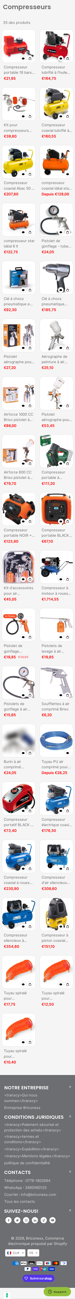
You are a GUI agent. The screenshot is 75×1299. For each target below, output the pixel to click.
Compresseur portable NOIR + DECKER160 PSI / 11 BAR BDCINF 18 (19, 533)
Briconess (34, 1238)
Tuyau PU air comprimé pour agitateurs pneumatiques (55, 764)
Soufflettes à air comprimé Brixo (55, 706)
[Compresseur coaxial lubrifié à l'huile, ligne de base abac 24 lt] (56, 104)
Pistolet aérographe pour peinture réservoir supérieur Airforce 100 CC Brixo (56, 417)
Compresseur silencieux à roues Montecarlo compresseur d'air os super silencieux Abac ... (19, 938)
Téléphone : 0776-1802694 (27, 1180)
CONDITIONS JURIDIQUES (34, 1117)
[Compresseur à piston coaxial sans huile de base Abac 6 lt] (56, 914)
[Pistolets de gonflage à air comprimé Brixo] (18, 682)
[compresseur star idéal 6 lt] (18, 219)
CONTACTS (17, 1172)
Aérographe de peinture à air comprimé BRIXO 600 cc (56, 359)
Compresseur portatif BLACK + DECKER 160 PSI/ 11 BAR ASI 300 (18, 822)
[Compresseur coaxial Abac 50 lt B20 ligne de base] (18, 162)
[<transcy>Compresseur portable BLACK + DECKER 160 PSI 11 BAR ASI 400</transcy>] (56, 509)
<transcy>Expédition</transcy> (31, 1149)
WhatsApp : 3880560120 (25, 1187)
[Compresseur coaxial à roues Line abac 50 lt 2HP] (18, 856)
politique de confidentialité (27, 1163)
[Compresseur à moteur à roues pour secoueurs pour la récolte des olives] (56, 567)
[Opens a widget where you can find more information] (57, 1292)
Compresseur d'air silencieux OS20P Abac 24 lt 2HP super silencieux (57, 880)
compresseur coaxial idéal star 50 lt (56, 185)
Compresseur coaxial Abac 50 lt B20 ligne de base (19, 185)
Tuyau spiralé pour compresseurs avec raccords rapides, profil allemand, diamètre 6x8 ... (17, 996)
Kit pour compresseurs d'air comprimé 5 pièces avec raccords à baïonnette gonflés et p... (18, 128)
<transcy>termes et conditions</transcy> (22, 1139)
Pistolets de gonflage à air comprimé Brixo (17, 706)
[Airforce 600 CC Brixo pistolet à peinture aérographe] (18, 451)
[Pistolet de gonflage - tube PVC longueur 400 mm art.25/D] (56, 219)
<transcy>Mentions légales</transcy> (37, 1156)
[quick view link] (23, 58)
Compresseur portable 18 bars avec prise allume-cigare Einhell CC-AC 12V (19, 70)
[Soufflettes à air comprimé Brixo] (56, 682)
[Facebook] (8, 1220)
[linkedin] (35, 1220)
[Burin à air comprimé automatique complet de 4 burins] (18, 740)
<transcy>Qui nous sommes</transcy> (21, 1098)
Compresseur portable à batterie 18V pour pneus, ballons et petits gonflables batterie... (56, 475)
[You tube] (52, 1220)
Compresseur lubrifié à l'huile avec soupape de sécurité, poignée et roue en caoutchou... (57, 70)
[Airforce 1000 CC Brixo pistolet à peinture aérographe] (18, 393)
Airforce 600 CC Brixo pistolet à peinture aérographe (18, 475)
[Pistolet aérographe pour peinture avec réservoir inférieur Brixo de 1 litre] (18, 335)
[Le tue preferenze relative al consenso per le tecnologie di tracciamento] (7, 1295)
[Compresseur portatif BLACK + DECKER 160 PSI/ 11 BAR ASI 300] (18, 798)
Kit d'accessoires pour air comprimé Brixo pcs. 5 (18, 591)
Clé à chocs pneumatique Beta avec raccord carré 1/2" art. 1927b (57, 301)
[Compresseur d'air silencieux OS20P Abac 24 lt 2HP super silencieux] (56, 856)
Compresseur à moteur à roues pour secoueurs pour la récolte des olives (55, 591)
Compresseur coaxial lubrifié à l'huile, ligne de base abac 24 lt (55, 128)
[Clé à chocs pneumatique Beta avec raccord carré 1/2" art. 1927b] (56, 277)
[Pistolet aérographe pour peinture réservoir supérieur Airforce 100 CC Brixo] (56, 393)
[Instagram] (26, 1220)
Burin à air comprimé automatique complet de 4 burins (15, 764)
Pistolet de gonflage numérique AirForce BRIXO (17, 648)
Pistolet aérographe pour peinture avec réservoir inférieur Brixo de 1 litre (19, 359)
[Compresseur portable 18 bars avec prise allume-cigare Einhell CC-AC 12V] (18, 46)
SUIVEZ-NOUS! (21, 1211)
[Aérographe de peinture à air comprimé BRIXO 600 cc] (56, 335)
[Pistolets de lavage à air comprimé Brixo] (56, 624)
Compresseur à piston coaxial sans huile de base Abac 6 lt (55, 938)
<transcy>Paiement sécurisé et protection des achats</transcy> (32, 1127)
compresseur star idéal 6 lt (19, 243)
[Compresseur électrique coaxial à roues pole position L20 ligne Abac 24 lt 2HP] (56, 798)
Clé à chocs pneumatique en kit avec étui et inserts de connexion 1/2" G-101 (19, 301)
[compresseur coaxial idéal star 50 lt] (56, 162)
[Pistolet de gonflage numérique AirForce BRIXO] (18, 624)
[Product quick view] (30, 58)
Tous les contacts (19, 1201)
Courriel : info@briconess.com (30, 1194)
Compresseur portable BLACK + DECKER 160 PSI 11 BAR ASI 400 (57, 533)
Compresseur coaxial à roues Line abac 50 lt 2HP (17, 880)
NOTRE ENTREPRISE (26, 1087)
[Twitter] (17, 1220)
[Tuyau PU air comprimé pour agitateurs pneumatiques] (56, 740)
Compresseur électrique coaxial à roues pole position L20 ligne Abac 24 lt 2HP (57, 822)
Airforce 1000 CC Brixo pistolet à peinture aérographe (18, 417)
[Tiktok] (43, 1220)
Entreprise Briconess (22, 1107)
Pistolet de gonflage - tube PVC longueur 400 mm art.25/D (56, 244)
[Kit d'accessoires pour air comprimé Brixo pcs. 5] (18, 567)
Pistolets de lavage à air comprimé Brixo (55, 648)
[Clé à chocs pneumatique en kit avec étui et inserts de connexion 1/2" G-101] (18, 277)
